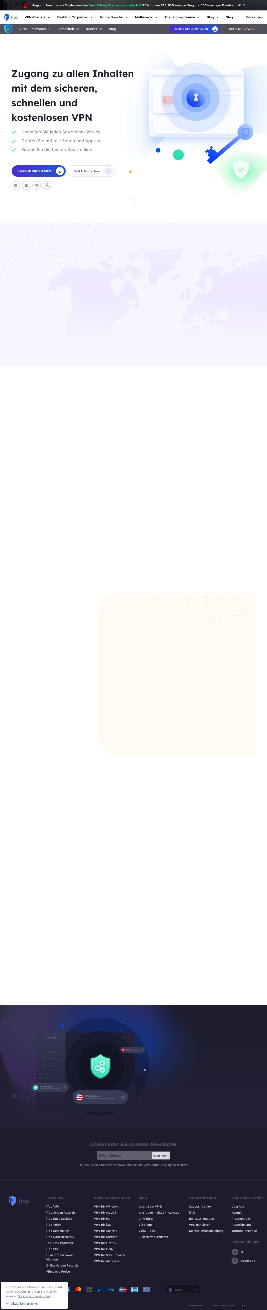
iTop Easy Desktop (59, 1219)
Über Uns (238, 1206)
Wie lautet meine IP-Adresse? (160, 1212)
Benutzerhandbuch (202, 1219)
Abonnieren (160, 1155)
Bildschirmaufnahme (153, 1237)
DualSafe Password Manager (60, 1257)
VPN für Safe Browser (109, 1255)
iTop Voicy (53, 1225)
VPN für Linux (103, 1249)
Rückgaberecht (195, 1305)
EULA (245, 1305)
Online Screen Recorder (63, 1265)
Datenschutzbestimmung (35, 1296)
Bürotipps (145, 1225)
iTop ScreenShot (57, 1231)
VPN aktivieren (199, 1225)
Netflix (180, 577)
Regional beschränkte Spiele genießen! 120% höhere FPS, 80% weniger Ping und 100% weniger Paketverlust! (136, 5)
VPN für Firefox (105, 1243)
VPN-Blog (146, 1219)
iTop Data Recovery (60, 1237)
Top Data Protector (59, 1243)
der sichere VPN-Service (222, 994)
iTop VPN (52, 1206)
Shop (230, 17)
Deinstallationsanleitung (206, 1231)
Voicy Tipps (147, 1231)
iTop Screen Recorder (61, 1212)
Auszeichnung (241, 1225)
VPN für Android (105, 1231)
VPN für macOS (105, 1212)
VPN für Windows (106, 1206)
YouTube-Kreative (244, 1231)
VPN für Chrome (105, 1237)
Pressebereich (241, 1219)
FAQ (192, 1212)
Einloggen (254, 17)
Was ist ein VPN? (150, 1206)
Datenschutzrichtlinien (223, 1305)
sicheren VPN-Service (68, 327)
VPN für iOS (102, 1225)
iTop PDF (52, 1249)
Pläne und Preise (58, 1271)
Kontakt (237, 1212)
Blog (112, 29)
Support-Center (200, 1206)
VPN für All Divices (107, 1261)
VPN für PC (102, 1219)
